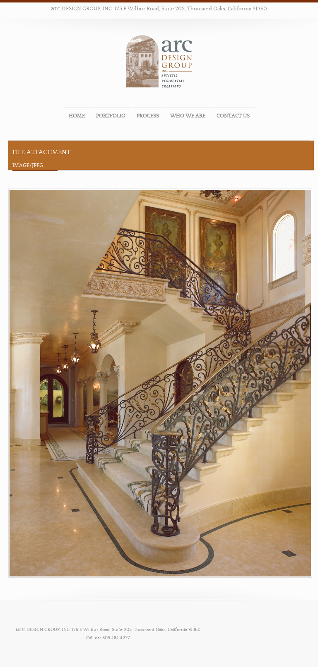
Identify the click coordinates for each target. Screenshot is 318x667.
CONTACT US (233, 116)
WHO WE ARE (187, 116)
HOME (77, 116)
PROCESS (148, 116)
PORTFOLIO (110, 116)
